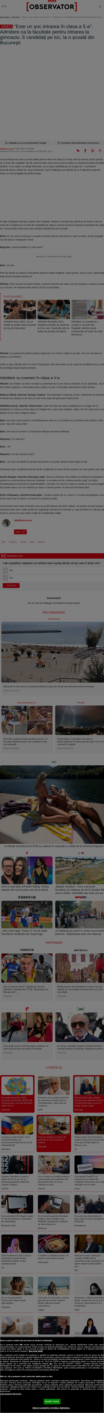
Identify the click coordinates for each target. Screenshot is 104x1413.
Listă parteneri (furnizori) (10, 1394)
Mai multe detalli (36, 1351)
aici (50, 1364)
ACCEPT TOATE (52, 1402)
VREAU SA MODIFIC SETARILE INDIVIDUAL (51, 1408)
